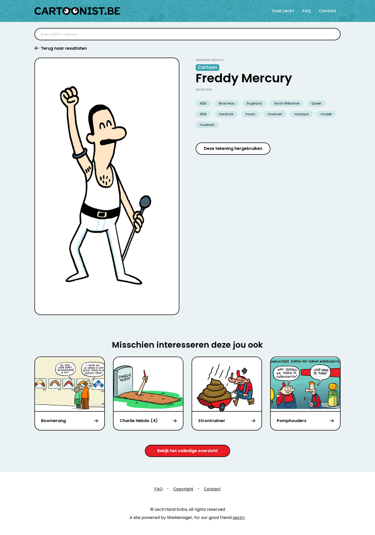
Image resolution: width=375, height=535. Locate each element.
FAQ (307, 11)
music (250, 114)
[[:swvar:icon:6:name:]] (333, 34)
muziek (326, 114)
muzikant (207, 125)
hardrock (226, 114)
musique (301, 114)
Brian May (226, 103)
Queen (316, 103)
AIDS (203, 103)
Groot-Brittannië (286, 103)
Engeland (254, 103)
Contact (327, 11)
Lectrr (239, 517)
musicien (275, 114)
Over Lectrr (283, 11)
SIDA (203, 114)
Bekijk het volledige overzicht (187, 451)
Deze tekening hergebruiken (233, 148)
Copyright (183, 489)
